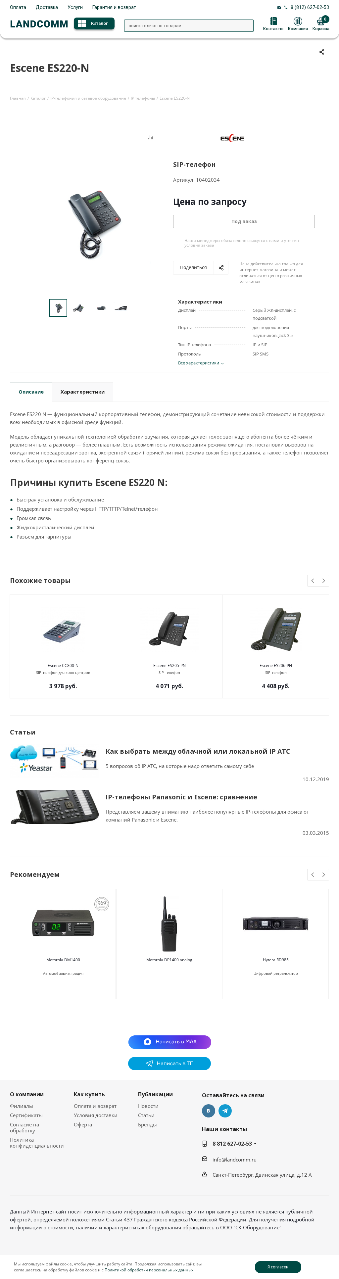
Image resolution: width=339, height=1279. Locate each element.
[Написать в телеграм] (169, 1068)
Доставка (47, 7)
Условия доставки (96, 1115)
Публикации (155, 1094)
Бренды (147, 1124)
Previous (313, 581)
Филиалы (21, 1106)
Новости (148, 1106)
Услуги (75, 7)
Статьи (146, 1115)
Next (323, 581)
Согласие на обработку (24, 1127)
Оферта (83, 1124)
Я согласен (277, 1267)
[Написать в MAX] (169, 1041)
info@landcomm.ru (235, 1159)
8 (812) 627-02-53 (310, 7)
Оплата (18, 7)
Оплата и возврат (95, 1106)
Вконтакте (208, 1110)
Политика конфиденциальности (37, 1142)
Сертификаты (26, 1115)
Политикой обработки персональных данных (149, 1270)
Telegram (225, 1110)
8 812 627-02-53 (232, 1143)
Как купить (89, 1094)
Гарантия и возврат (114, 7)
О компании (27, 1094)
